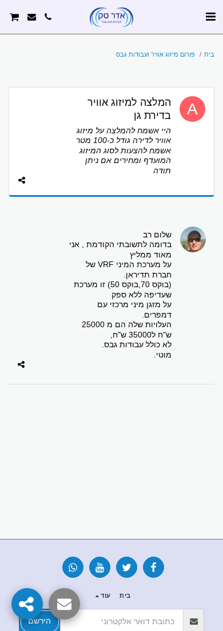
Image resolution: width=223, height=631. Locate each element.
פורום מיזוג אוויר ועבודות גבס (155, 54)
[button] (210, 16)
